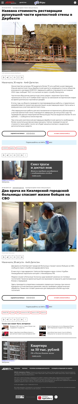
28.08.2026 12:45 (6, 187)
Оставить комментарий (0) (62, 133)
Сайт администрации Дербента (11, 73)
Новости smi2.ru (8, 180)
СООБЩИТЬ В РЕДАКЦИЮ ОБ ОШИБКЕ (62, 368)
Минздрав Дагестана (8, 252)
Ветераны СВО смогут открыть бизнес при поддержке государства (22, 326)
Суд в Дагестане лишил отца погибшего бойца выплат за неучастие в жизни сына (59, 333)
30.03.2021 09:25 (6, 7)
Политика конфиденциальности (39, 368)
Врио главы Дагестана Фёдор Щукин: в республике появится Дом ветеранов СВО (22, 333)
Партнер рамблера (30, 397)
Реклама (24, 368)
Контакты (17, 368)
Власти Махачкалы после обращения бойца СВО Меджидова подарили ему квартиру (60, 326)
